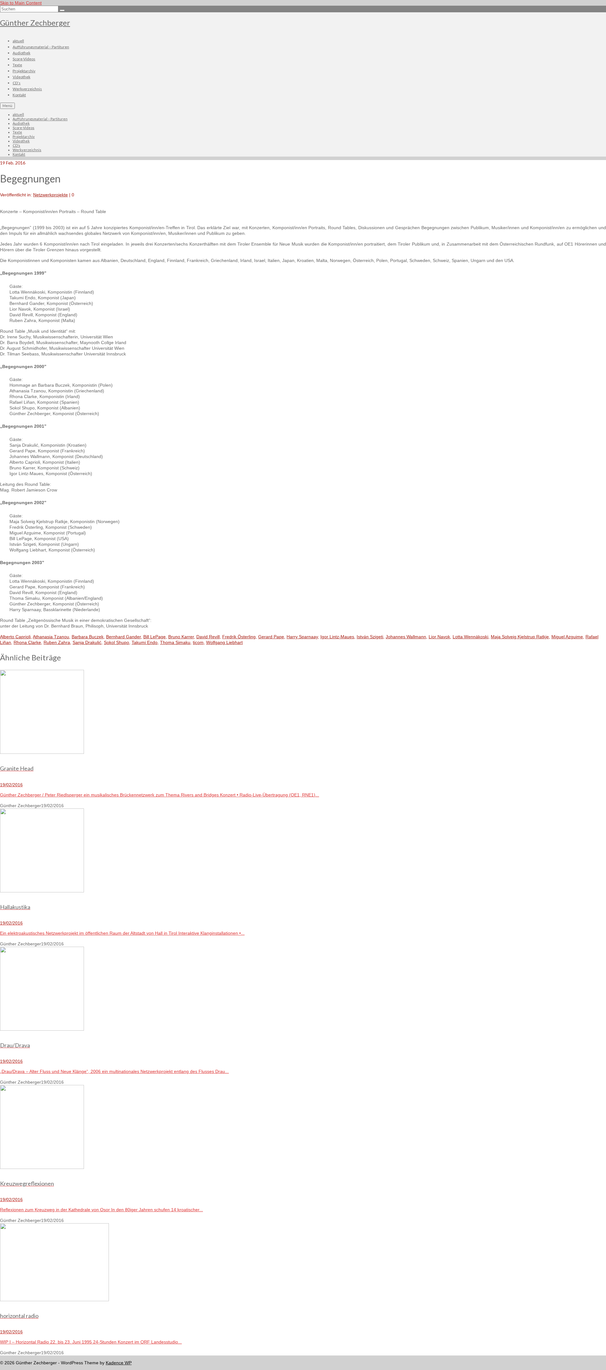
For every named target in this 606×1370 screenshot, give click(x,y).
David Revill (208, 636)
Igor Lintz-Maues (337, 636)
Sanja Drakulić (87, 642)
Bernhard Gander (123, 636)
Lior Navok (439, 636)
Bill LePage (154, 636)
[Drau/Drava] (303, 989)
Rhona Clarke (27, 642)
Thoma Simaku (175, 642)
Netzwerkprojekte (50, 194)
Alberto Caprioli (15, 636)
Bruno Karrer (181, 636)
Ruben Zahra (57, 642)
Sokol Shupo (116, 642)
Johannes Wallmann (406, 636)
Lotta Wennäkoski (470, 636)
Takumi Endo (144, 642)
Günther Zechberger (35, 22)
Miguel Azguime (567, 636)
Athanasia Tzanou (51, 636)
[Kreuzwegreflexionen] (303, 1127)
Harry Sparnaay (302, 636)
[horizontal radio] (303, 1262)
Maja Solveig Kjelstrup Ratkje (520, 636)
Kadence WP (119, 1362)
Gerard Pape (271, 636)
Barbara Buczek (88, 636)
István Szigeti (370, 636)
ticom (198, 642)
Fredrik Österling (239, 636)
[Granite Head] (303, 712)
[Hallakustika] (303, 851)
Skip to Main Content (21, 2)
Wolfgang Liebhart (224, 642)
